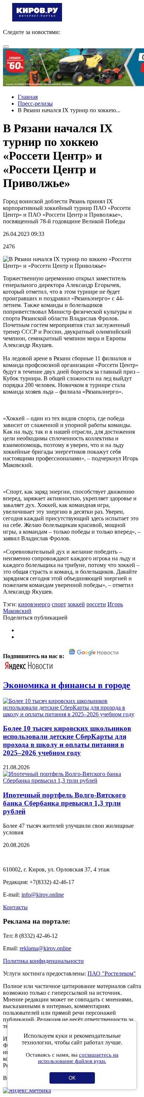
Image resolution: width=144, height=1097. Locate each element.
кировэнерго (34, 604)
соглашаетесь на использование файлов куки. (78, 1058)
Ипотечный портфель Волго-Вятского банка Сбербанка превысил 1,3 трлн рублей (64, 803)
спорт (59, 604)
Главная (28, 97)
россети (96, 604)
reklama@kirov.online (45, 948)
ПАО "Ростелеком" (112, 973)
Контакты (15, 907)
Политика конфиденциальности (43, 961)
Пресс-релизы (35, 103)
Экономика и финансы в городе (66, 685)
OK (72, 1078)
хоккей (76, 604)
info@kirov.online (42, 894)
